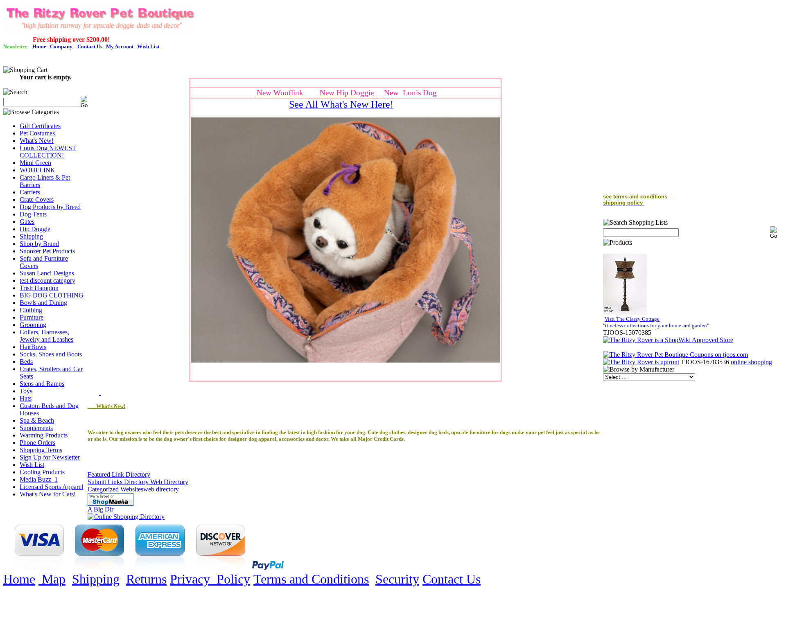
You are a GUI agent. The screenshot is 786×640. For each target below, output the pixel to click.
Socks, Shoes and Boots (51, 354)
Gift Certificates (40, 125)
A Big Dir (100, 509)
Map (52, 579)
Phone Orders (37, 442)
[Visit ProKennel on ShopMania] (110, 503)
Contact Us (451, 579)
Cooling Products (42, 472)
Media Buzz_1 (39, 479)
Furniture (31, 317)
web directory (161, 489)
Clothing (31, 309)
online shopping (751, 361)
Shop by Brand (39, 243)
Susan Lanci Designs (47, 273)
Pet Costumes (37, 133)
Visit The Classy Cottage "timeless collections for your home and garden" (656, 322)
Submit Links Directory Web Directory (138, 481)
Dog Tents (33, 214)
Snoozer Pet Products (47, 251)
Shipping (31, 236)
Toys (26, 391)
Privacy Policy (210, 579)
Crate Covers (37, 199)
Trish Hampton (39, 287)
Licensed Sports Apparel (51, 486)
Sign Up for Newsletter (50, 457)
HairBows (33, 346)
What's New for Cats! (48, 494)
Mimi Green (35, 162)
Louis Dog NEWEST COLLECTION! (48, 151)
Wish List (32, 464)
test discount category (47, 280)
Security (397, 579)
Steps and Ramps (42, 383)
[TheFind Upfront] (641, 361)
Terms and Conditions (311, 579)
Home (19, 579)
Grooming (33, 324)
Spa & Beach (37, 420)
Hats (26, 398)
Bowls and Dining (43, 302)
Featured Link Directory (119, 474)
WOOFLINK (37, 170)
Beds (26, 361)
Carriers (30, 192)
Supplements (36, 427)
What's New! (37, 140)
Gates (27, 221)
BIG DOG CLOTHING (52, 295)
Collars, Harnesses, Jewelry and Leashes (46, 336)
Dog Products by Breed (50, 206)
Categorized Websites (115, 489)
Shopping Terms (41, 449)
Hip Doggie (35, 228)
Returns (146, 579)
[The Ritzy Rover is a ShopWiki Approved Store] (668, 339)
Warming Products (44, 435)
